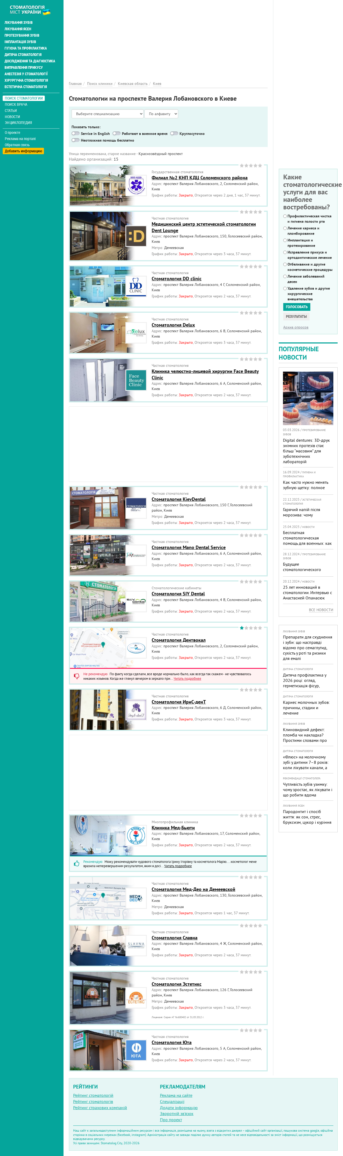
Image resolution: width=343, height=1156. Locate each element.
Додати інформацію (179, 1107)
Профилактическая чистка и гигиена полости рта (309, 219)
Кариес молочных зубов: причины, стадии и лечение (306, 708)
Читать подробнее (187, 678)
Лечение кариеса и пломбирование (303, 231)
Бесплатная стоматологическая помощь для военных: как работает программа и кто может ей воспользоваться (308, 543)
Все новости (321, 609)
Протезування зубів (22, 35)
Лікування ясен (18, 29)
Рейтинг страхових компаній (100, 1107)
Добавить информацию (23, 150)
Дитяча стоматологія (23, 54)
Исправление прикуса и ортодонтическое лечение (310, 255)
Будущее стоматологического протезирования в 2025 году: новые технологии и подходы (307, 574)
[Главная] (33, 10)
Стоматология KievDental (179, 499)
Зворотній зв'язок (176, 1113)
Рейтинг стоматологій (93, 1095)
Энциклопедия (18, 122)
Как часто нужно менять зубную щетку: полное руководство (305, 487)
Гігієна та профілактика (26, 48)
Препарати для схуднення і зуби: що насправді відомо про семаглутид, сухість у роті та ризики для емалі (307, 647)
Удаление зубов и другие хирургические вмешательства (309, 293)
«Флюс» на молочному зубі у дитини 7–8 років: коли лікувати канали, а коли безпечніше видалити (306, 767)
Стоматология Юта (172, 1042)
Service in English (95, 133)
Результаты (296, 316)
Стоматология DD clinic (177, 278)
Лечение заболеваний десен (306, 279)
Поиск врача (16, 104)
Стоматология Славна (174, 938)
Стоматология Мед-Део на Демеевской (193, 889)
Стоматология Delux (173, 325)
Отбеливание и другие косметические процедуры (310, 267)
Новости (12, 116)
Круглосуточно (192, 133)
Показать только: (86, 126)
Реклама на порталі (20, 138)
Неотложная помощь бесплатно (107, 140)
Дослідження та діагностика (30, 61)
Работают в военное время (144, 133)
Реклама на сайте (176, 1095)
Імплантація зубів (20, 42)
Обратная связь (17, 144)
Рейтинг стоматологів (93, 1101)
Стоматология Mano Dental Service (189, 547)
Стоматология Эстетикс (177, 984)
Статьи (11, 110)
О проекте (12, 132)
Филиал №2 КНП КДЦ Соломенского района (200, 178)
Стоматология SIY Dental (178, 594)
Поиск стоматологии (24, 98)
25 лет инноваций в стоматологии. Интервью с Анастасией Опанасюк (307, 592)
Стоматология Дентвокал (179, 640)
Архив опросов (295, 327)
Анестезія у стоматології (26, 74)
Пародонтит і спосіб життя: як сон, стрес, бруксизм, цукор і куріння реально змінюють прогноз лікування (307, 822)
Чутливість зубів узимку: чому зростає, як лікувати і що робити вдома (307, 789)
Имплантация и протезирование (301, 243)
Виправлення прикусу (24, 67)
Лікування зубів (19, 22)
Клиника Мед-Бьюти (173, 828)
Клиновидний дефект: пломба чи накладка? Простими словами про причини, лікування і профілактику (305, 740)
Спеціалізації (172, 1101)
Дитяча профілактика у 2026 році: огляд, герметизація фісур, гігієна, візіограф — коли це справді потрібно (306, 685)
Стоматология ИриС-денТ (179, 702)
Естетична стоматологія (26, 87)
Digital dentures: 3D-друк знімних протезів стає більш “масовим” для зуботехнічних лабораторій (306, 450)
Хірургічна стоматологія (26, 80)
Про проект (171, 1119)
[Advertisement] (168, 37)
